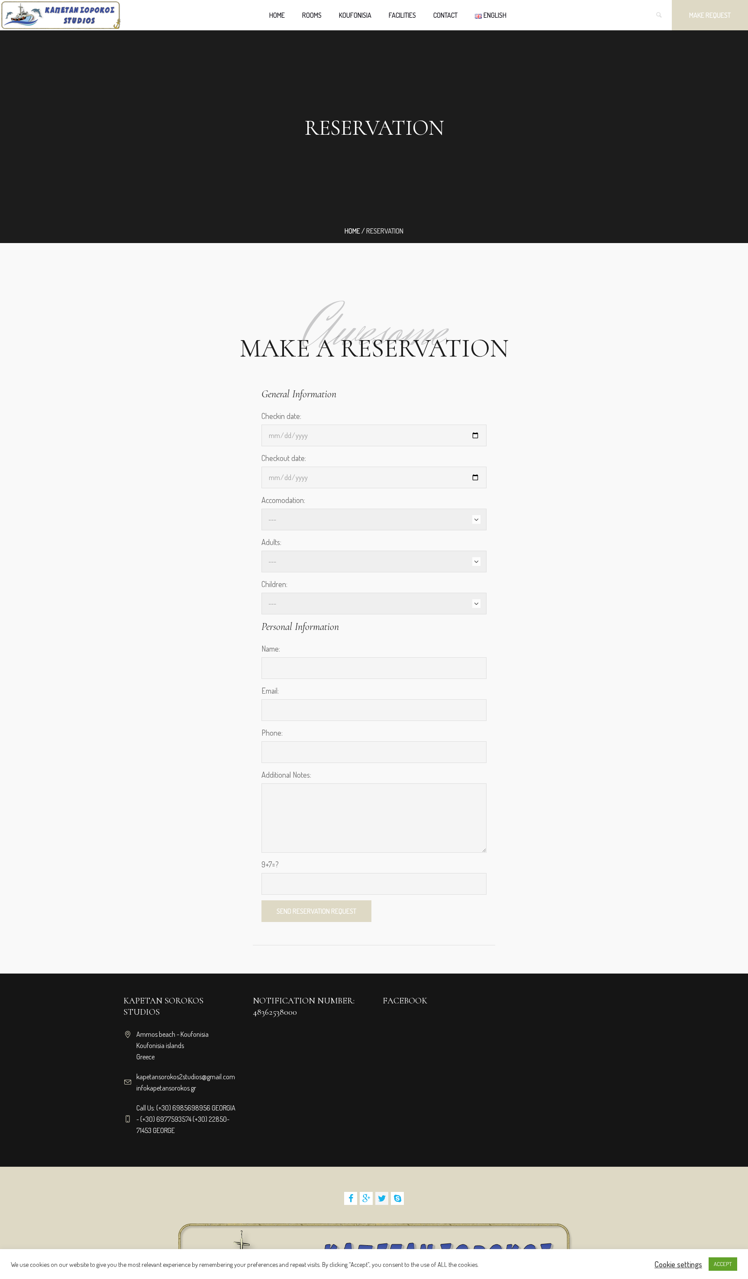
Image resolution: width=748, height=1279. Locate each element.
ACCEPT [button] (723, 1263)
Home (352, 231)
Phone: (272, 732)
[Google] (366, 1198)
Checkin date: (281, 416)
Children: (274, 584)
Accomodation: (283, 500)
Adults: (271, 542)
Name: (270, 648)
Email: (270, 690)
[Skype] (397, 1198)
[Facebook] (350, 1198)
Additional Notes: (286, 774)
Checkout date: (283, 458)
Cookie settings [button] (678, 1264)
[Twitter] (381, 1198)
